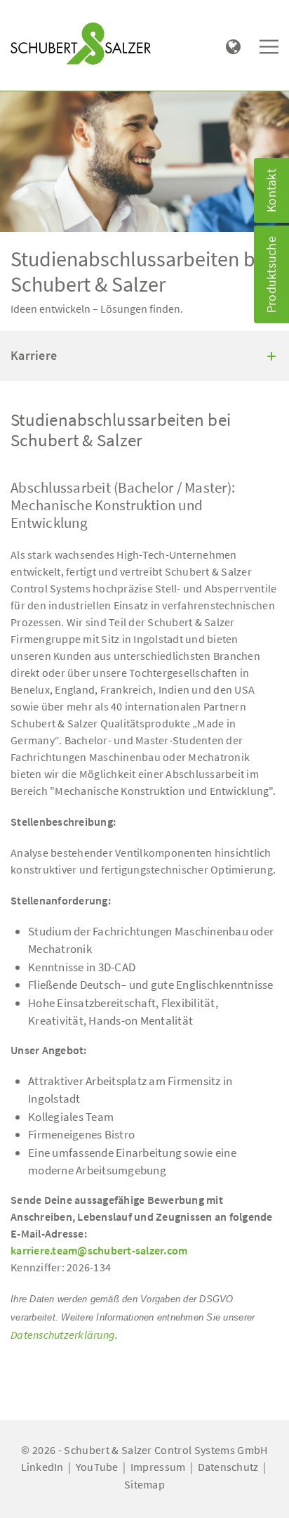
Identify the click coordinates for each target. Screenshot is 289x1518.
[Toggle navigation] (31, 15)
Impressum (157, 1467)
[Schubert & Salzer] (81, 43)
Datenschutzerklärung (63, 1335)
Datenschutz (228, 1467)
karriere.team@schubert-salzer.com (99, 1250)
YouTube (97, 1467)
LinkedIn (42, 1467)
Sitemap (144, 1484)
